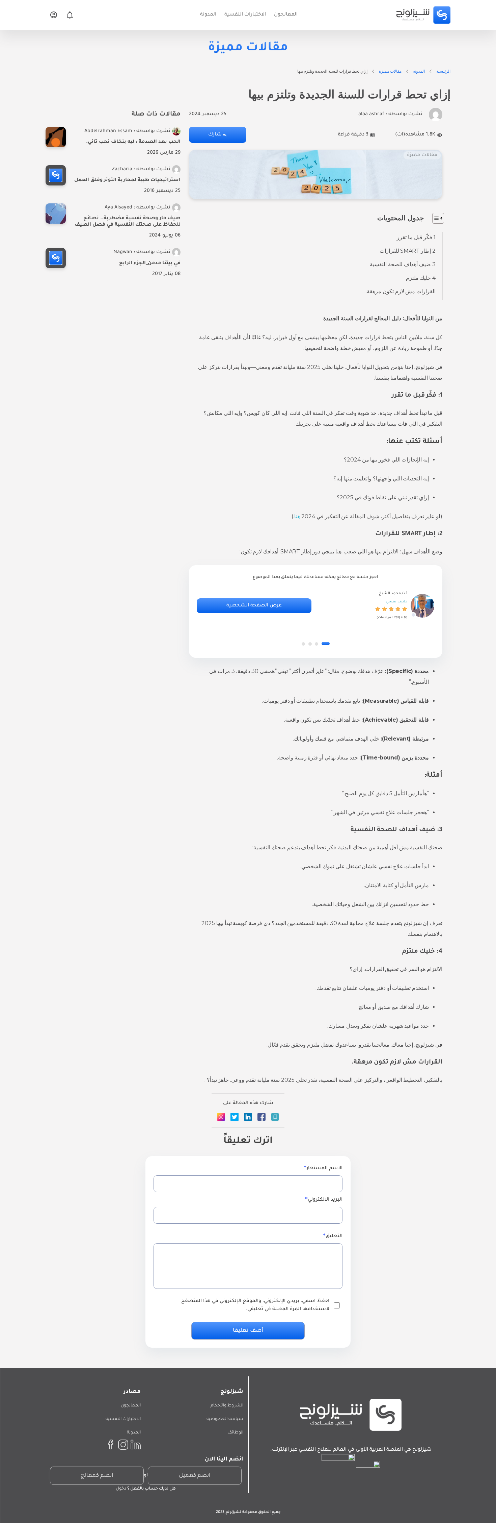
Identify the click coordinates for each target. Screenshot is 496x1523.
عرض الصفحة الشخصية (254, 605)
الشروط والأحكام (227, 1405)
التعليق (334, 1236)
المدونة (134, 1432)
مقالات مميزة (390, 71)
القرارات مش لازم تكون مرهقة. (401, 291)
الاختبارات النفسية (123, 1419)
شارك (215, 135)
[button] (326, 644)
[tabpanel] (315, 606)
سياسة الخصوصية (224, 1419)
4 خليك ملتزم (421, 278)
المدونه (419, 71)
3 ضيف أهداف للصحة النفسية (403, 264)
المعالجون (131, 1405)
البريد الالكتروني (325, 1200)
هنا (297, 516)
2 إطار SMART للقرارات (408, 251)
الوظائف (235, 1432)
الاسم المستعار (324, 1168)
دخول (121, 1489)
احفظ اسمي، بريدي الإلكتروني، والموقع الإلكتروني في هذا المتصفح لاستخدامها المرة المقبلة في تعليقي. (255, 1305)
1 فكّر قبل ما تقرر (416, 237)
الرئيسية (443, 71)
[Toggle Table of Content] (434, 218)
